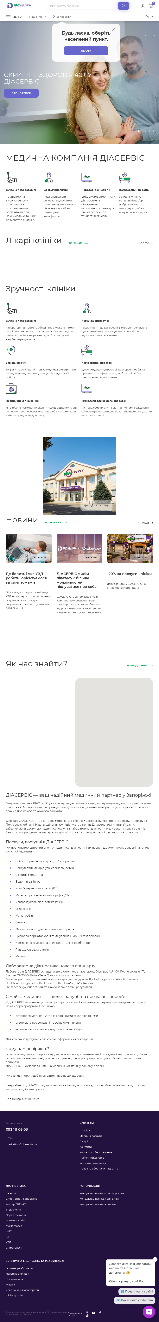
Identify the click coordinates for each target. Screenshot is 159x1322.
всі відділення (137, 665)
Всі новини (53, 522)
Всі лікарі (76, 243)
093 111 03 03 (17, 1129)
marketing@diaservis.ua (21, 1144)
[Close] (113, 29)
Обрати (86, 50)
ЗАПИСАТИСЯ (21, 93)
